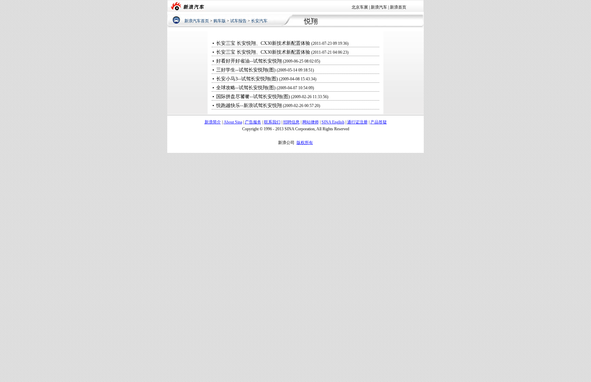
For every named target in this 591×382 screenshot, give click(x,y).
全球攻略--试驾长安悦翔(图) (246, 87)
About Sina (233, 122)
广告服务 (253, 122)
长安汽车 (259, 20)
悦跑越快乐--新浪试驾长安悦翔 (249, 105)
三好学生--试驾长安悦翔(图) (246, 70)
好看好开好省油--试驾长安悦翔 (249, 61)
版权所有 (305, 142)
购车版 (219, 20)
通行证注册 (357, 122)
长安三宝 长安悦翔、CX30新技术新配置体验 (263, 43)
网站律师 (310, 122)
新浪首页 (398, 7)
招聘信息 (291, 122)
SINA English (332, 122)
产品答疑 (378, 122)
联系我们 (272, 122)
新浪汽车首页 (196, 20)
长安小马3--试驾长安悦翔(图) (247, 78)
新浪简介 (213, 122)
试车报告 (238, 20)
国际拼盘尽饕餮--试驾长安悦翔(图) (253, 96)
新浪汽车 (379, 7)
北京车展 (360, 7)
